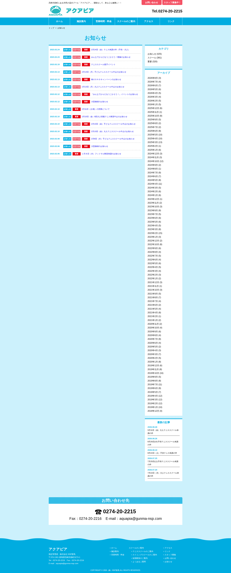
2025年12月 (153, 108)
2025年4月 (153, 138)
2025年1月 (153, 150)
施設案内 (81, 21)
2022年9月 (153, 248)
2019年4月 (153, 396)
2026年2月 (153, 101)
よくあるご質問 (139, 562)
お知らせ (152, 54)
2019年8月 (153, 381)
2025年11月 (153, 112)
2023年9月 (153, 210)
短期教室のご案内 (140, 558)
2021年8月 (153, 297)
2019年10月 (153, 373)
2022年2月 (153, 275)
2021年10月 (153, 290)
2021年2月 (153, 316)
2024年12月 (153, 154)
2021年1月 (153, 320)
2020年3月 (153, 354)
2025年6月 (153, 131)
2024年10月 (153, 161)
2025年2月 (153, 146)
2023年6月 (153, 218)
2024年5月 (153, 180)
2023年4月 (153, 225)
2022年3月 (153, 271)
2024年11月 (153, 157)
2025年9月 (153, 119)
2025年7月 (153, 127)
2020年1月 (153, 362)
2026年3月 (153, 97)
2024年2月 (153, 191)
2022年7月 (153, 256)
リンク (171, 21)
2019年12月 (153, 365)
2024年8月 (153, 169)
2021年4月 (153, 312)
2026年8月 (153, 78)
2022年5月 (153, 263)
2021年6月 (153, 305)
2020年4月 (153, 350)
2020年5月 (153, 347)
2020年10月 (153, 328)
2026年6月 (153, 85)
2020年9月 (153, 331)
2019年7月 (153, 384)
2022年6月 (153, 259)
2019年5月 (153, 392)
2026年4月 (153, 93)
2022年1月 (153, 278)
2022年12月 (153, 241)
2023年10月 (153, 206)
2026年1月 (153, 104)
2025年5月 (153, 135)
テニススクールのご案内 (143, 551)
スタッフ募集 (170, 555)
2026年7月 (153, 82)
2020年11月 (153, 324)
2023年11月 (153, 203)
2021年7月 (153, 301)
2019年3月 (153, 399)
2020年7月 (153, 339)
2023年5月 (153, 222)
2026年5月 (153, 89)
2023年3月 (153, 229)
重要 (150, 61)
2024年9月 (153, 165)
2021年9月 (153, 294)
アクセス (148, 21)
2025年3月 (153, 142)
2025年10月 (153, 116)
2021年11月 (153, 286)
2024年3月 (153, 188)
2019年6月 (153, 388)
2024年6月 (153, 176)
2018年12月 (153, 411)
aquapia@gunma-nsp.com (140, 518)
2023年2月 (153, 233)
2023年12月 (153, 199)
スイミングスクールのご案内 (145, 555)
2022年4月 (153, 267)
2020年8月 (153, 335)
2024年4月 (153, 184)
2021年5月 (153, 309)
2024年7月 (153, 172)
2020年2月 (153, 358)
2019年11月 (153, 369)
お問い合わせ (151, 2)
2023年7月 (153, 214)
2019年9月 (153, 377)
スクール (152, 58)
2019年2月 (153, 403)
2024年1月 (153, 195)
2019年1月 (153, 407)
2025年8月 (153, 123)
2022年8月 (153, 252)
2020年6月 (153, 343)
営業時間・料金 (104, 21)
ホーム (59, 21)
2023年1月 (153, 237)
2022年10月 (153, 244)
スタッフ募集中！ (172, 2)
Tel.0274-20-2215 (167, 11)
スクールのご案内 (126, 21)
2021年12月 (153, 282)
